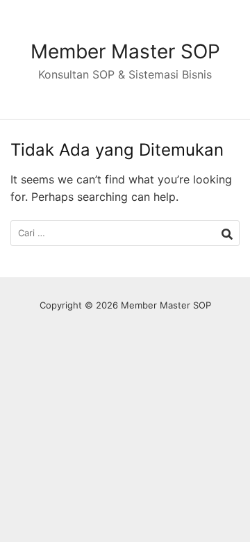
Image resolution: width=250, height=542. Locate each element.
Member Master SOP (125, 51)
